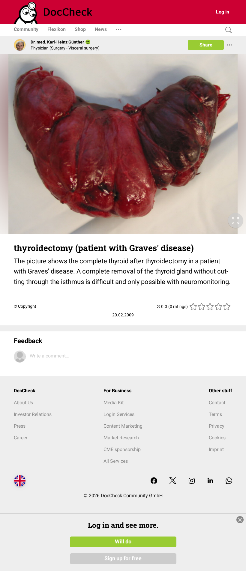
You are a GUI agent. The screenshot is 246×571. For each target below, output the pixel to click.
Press (20, 426)
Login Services (119, 414)
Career (20, 438)
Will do (123, 542)
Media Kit (114, 402)
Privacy (216, 426)
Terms (215, 414)
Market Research (121, 438)
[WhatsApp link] (229, 481)
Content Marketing (123, 426)
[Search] (227, 30)
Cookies (217, 438)
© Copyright (25, 306)
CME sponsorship (122, 449)
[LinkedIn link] (210, 481)
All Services (116, 461)
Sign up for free (123, 558)
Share (206, 45)
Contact (217, 402)
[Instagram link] (191, 481)
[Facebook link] (154, 481)
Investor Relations (33, 414)
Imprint (216, 449)
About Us (23, 402)
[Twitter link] (172, 481)
